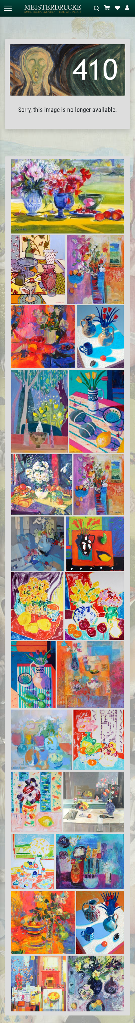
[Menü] (7, 8)
